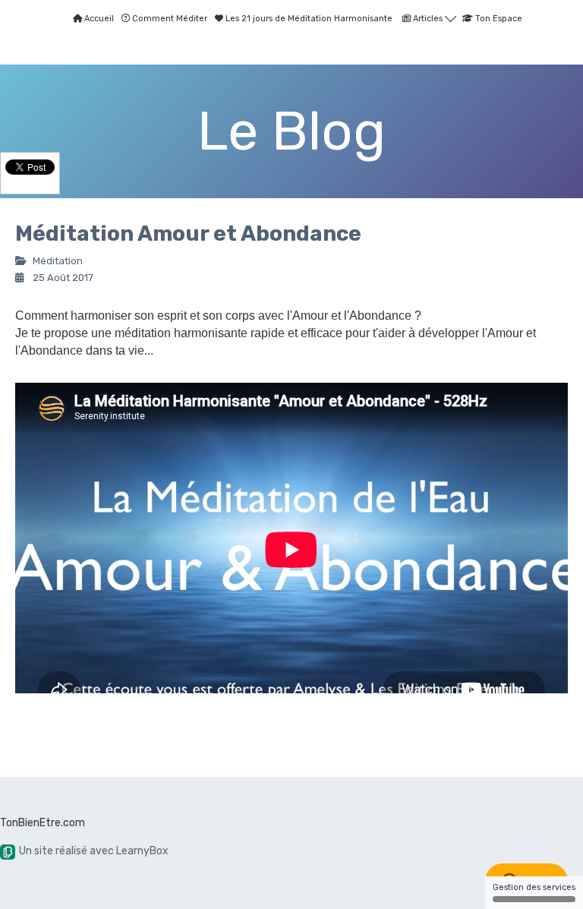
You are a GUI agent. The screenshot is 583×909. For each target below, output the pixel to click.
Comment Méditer (168, 19)
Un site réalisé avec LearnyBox (94, 850)
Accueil (98, 19)
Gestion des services (534, 887)
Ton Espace (497, 19)
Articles (428, 19)
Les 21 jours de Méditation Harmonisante (307, 19)
